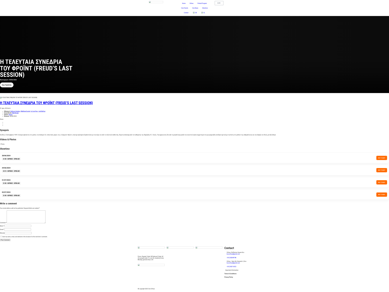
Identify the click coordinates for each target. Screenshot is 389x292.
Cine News (195, 8)
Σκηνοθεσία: (8, 113)
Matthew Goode (25, 111)
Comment (3, 222)
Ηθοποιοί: (7, 111)
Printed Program (202, 3)
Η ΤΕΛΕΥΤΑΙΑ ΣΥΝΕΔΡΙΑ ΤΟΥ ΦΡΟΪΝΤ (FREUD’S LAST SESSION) (46, 103)
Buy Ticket (381, 158)
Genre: (6, 114)
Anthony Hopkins (15, 111)
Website (2, 233)
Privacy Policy (228, 277)
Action (10, 114)
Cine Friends (184, 8)
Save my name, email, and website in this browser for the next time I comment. (24, 236)
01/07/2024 (6, 180)
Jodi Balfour (41, 111)
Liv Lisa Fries (34, 111)
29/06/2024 (6, 168)
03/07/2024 (6, 192)
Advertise (205, 8)
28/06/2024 (6, 156)
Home (184, 3)
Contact (186, 12)
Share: (2, 119)
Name (2, 226)
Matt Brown (15, 113)
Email (2, 229)
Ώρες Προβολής (7, 85)
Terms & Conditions (230, 273)
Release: (7, 116)
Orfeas (191, 3)
